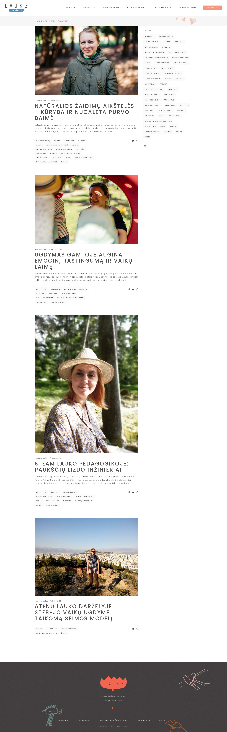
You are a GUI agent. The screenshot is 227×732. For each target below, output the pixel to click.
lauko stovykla (152, 79)
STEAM (39, 501)
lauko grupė (151, 68)
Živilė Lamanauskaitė (46, 162)
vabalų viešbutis (83, 501)
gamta (39, 145)
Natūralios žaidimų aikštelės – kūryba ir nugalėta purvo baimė (84, 112)
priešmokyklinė (152, 100)
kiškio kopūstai (64, 149)
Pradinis (38, 21)
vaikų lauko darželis (46, 633)
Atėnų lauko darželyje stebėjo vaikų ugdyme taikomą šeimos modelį (74, 612)
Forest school (152, 42)
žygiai (64, 162)
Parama (163, 84)
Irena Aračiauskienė (154, 52)
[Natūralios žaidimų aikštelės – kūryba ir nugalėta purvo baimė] (86, 60)
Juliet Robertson (177, 52)
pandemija (41, 302)
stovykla (184, 105)
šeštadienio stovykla (155, 126)
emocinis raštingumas (75, 289)
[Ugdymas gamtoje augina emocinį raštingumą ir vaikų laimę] (86, 209)
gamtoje (40, 294)
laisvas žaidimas (180, 58)
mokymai (180, 79)
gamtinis (55, 492)
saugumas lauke (153, 105)
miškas (53, 153)
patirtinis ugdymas (154, 89)
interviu (166, 47)
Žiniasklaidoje (85, 720)
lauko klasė (167, 68)
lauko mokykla (152, 73)
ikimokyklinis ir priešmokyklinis (63, 145)
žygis (63, 633)
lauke (147, 63)
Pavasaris (173, 89)
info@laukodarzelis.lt (113, 700)
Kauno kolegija (44, 149)
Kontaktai (64, 720)
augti (57, 141)
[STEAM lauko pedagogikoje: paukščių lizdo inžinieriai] (86, 384)
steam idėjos (52, 501)
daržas (81, 141)
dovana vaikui (166, 36)
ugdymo (67, 501)
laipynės (80, 149)
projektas (169, 100)
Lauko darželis (42, 101)
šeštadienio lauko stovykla (158, 121)
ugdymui (57, 158)
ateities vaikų (43, 141)
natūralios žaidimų (71, 153)
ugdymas (149, 110)
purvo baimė (42, 158)
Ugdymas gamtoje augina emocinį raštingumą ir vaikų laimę (84, 260)
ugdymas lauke (58, 302)
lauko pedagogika (84, 496)
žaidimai (167, 132)
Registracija (143, 720)
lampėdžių (41, 153)
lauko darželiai (162, 63)
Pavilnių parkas (152, 95)
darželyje (55, 289)
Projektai (163, 720)
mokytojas (150, 84)
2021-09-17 (56, 101)
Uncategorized (42, 249)
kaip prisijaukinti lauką (156, 58)
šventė (173, 126)
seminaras (170, 105)
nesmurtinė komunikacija (70, 298)
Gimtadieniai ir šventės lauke (114, 720)
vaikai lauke (52, 505)
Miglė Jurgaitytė (44, 298)
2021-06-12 (56, 458)
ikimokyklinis (70, 492)
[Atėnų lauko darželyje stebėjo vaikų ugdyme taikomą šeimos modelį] (86, 557)
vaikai (68, 158)
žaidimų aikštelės (84, 158)
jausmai (53, 294)
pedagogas (169, 95)
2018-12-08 (56, 601)
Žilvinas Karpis (152, 132)
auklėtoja (69, 141)
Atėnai (39, 629)
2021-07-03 (56, 249)
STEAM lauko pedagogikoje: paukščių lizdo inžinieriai (82, 466)
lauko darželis (68, 294)
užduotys (149, 116)
